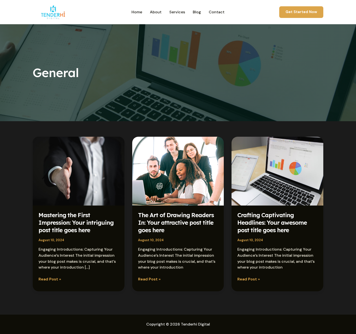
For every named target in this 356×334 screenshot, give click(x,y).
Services (177, 12)
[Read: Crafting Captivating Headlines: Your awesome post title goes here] (277, 170)
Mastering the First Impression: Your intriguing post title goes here (76, 222)
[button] (301, 12)
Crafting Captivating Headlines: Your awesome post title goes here (272, 222)
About (156, 12)
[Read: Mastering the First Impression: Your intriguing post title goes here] (78, 170)
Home (137, 12)
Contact (216, 12)
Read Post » (50, 279)
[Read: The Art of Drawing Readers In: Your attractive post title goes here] (178, 170)
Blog (197, 12)
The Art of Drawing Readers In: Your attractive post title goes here (176, 222)
